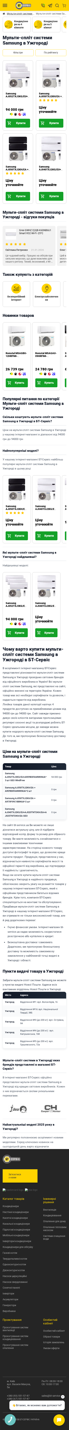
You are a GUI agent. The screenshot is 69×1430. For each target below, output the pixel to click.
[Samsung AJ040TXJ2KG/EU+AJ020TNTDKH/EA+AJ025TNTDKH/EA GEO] (40, 187)
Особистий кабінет (54, 1330)
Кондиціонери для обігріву (18, 1247)
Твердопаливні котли (15, 1258)
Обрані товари (51, 1336)
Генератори (9, 1305)
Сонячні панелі (11, 1287)
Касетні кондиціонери (15, 1217)
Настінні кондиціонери (16, 1212)
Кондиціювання (52, 1215)
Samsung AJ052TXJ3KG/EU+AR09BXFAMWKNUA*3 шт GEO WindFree (30, 96)
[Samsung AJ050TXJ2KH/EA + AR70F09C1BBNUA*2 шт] (7, 187)
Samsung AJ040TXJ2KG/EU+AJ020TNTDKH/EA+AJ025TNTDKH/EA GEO (26, 812)
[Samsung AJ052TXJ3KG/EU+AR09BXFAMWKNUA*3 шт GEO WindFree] (18, 114)
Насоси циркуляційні (15, 1276)
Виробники (9, 1311)
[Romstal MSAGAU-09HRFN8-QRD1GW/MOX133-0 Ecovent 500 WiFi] (47, 374)
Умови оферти (51, 1348)
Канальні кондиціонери (16, 1223)
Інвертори (8, 1293)
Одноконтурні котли (14, 1264)
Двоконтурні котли (14, 1270)
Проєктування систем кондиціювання (15, 1338)
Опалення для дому (54, 1221)
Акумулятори (10, 1299)
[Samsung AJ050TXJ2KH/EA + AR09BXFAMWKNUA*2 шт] (40, 114)
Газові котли (10, 1252)
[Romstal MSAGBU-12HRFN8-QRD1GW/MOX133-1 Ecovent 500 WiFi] (18, 374)
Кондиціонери (11, 1206)
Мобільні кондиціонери (16, 1235)
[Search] (57, 5)
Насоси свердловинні (15, 1282)
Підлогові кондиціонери (16, 1229)
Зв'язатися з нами (14, 1176)
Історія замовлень (53, 1342)
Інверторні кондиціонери (17, 1241)
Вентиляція (49, 1209)
